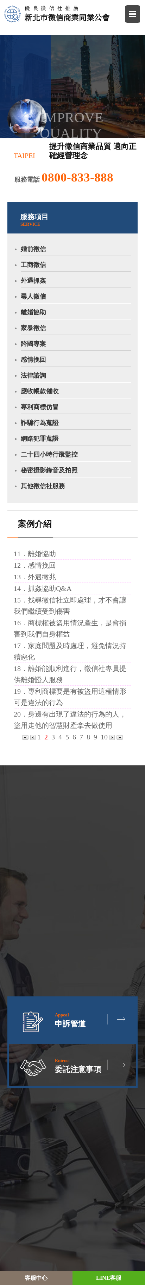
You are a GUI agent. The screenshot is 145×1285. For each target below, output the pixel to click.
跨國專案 (33, 343)
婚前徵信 (33, 248)
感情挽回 (33, 359)
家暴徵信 (33, 327)
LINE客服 (108, 1278)
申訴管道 (70, 1020)
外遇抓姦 (33, 280)
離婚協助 (33, 312)
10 (104, 737)
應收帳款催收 (40, 391)
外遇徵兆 (42, 577)
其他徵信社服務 (43, 485)
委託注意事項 (78, 1066)
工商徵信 (33, 264)
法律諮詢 (33, 375)
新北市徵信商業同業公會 (67, 13)
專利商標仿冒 (40, 406)
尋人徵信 (33, 296)
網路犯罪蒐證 (40, 438)
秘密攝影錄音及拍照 (49, 470)
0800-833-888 (77, 177)
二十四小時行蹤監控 (49, 454)
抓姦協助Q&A (49, 588)
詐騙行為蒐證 (40, 422)
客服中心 (36, 1278)
